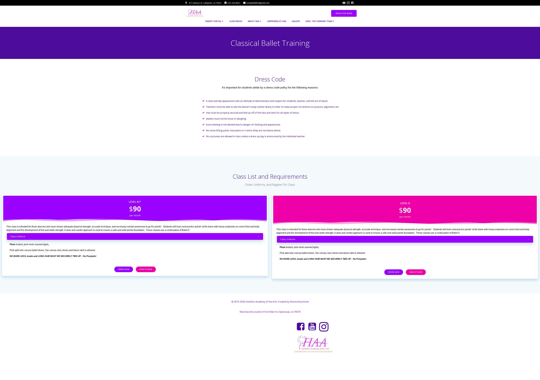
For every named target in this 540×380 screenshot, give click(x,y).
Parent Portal (213, 21)
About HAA (253, 21)
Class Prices (235, 21)
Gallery (296, 21)
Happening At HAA (276, 21)
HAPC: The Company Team (319, 21)
